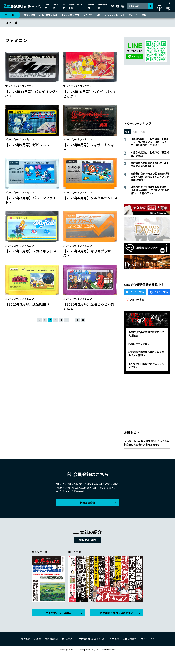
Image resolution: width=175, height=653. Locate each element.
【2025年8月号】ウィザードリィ (88, 144)
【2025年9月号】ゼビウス (25, 144)
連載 (144, 15)
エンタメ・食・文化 (115, 15)
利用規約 (114, 638)
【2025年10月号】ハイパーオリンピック (89, 94)
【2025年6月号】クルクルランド (88, 197)
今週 (135, 131)
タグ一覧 (11, 22)
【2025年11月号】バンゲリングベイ (32, 94)
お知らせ (130, 432)
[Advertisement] (61, 359)
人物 (98, 15)
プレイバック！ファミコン (19, 86)
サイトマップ (147, 638)
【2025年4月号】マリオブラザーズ (88, 253)
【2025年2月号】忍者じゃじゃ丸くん (88, 306)
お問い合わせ (129, 638)
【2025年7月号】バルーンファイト (30, 200)
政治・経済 (29, 15)
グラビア (87, 15)
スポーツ (133, 15)
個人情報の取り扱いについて (59, 638)
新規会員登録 (87, 502)
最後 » (83, 320)
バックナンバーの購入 (58, 612)
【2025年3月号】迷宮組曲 (25, 304)
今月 (143, 131)
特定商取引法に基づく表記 (92, 638)
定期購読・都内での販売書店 (116, 612)
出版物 (37, 638)
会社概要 (25, 638)
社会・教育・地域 (48, 15)
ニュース (9, 15)
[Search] (150, 6)
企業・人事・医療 (70, 15)
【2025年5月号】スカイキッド (29, 250)
